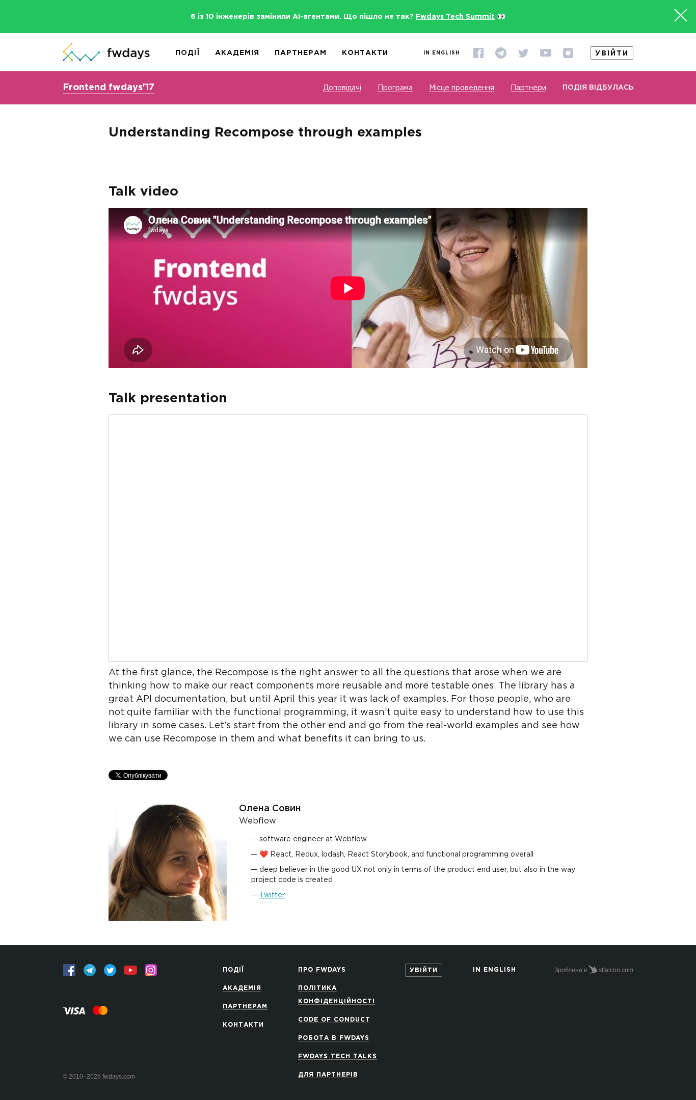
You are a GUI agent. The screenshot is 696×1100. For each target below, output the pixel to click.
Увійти (612, 53)
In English (441, 53)
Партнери (528, 88)
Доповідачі (342, 88)
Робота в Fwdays (333, 1038)
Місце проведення (461, 88)
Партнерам (301, 53)
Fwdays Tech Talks (337, 1056)
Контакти (365, 53)
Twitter (272, 895)
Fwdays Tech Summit (455, 17)
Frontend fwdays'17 (108, 88)
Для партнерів (328, 1075)
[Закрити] (680, 15)
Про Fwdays (322, 970)
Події (187, 53)
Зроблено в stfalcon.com (593, 970)
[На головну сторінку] (106, 53)
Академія (237, 53)
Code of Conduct (334, 1020)
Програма (395, 88)
